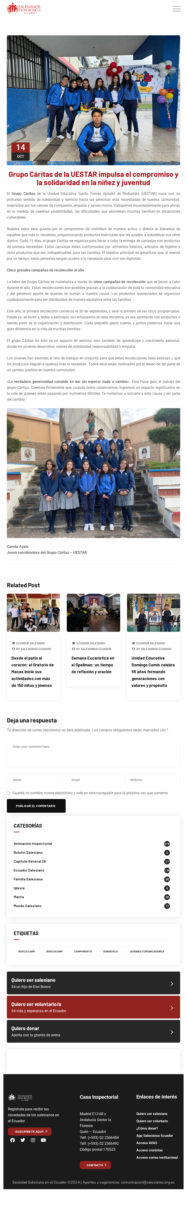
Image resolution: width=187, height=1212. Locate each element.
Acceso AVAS (146, 1143)
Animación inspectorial (33, 843)
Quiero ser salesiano (151, 1114)
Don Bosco (110, 951)
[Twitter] (22, 1140)
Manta (19, 897)
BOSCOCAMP (55, 951)
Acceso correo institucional (157, 1157)
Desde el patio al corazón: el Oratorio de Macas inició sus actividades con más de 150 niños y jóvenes (32, 671)
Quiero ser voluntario (152, 1121)
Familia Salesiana (28, 879)
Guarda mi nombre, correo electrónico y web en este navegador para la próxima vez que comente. (91, 793)
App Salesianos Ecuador (154, 1136)
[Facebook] (12, 1140)
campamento (83, 951)
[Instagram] (33, 1140)
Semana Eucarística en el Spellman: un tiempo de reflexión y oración (92, 664)
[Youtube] (43, 1140)
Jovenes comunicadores (147, 951)
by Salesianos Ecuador (33, 649)
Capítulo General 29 (30, 861)
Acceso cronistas (149, 1150)
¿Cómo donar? (147, 1128)
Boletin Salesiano (28, 852)
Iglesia (19, 888)
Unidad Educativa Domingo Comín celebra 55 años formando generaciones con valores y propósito (153, 671)
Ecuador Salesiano (30, 643)
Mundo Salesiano (28, 905)
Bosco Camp (26, 951)
